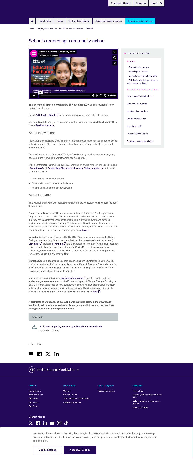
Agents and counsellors (137, 111)
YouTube (53, 421)
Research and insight (120, 3)
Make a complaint (140, 407)
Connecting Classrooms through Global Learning (73, 168)
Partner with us (70, 395)
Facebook (38, 421)
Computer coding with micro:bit (143, 76)
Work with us (69, 385)
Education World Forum (137, 134)
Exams (60, 21)
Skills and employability (137, 104)
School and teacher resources (108, 21)
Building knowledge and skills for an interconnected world (142, 81)
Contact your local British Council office (147, 396)
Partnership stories (106, 391)
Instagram (60, 421)
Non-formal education (136, 119)
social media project (72, 278)
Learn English (44, 21)
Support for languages (139, 67)
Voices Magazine (106, 385)
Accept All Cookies (80, 450)
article (83, 230)
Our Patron (34, 406)
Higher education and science (140, 96)
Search (162, 3)
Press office (138, 391)
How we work (35, 391)
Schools (131, 61)
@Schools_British (46, 115)
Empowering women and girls (140, 141)
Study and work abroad (79, 21)
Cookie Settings (47, 450)
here (95, 291)
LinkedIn (45, 421)
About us (33, 385)
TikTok (67, 421)
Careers (67, 391)
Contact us (141, 3)
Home (32, 21)
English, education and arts (140, 21)
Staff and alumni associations (76, 398)
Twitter (31, 421)
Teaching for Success (138, 71)
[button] (96, 369)
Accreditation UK (134, 126)
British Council (37, 11)
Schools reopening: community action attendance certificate (72, 326)
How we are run (36, 395)
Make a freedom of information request (146, 402)
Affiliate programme (72, 402)
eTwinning (34, 168)
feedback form (43, 125)
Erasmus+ (34, 244)
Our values (33, 398)
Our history (34, 402)
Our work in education (139, 53)
